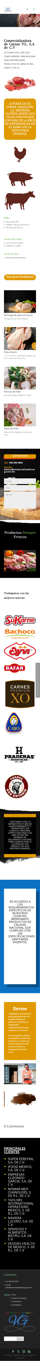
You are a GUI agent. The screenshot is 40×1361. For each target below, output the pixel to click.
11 (37, 690)
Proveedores (16, 1305)
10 (37, 688)
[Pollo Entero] (20, 349)
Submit (30, 511)
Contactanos (16, 1301)
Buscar (20, 1339)
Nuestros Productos (19, 1298)
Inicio (14, 1295)
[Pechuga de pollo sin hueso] (20, 312)
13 (37, 695)
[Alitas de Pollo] (20, 426)
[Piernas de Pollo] (20, 389)
